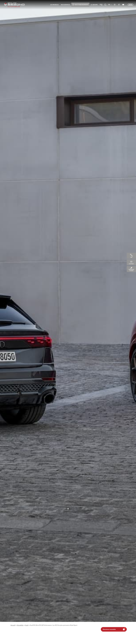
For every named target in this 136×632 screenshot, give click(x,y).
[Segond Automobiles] (14, 5)
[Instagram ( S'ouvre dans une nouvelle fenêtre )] (115, 5)
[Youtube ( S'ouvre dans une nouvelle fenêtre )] (123, 5)
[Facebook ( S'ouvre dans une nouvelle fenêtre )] (119, 5)
